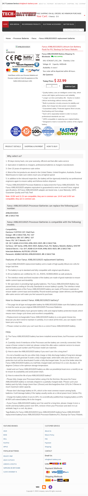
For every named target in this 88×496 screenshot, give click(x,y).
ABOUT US (42, 4)
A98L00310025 (12, 213)
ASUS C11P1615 (9, 460)
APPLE (5, 447)
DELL (5, 439)
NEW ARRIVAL (14, 24)
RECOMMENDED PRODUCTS (31, 24)
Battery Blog (68, 24)
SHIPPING (70, 4)
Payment (48, 443)
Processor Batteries (21, 38)
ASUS (5, 431)
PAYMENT (50, 4)
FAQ (76, 4)
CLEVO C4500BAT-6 (10, 472)
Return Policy (49, 435)
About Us (48, 431)
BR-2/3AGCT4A (12, 216)
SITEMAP (82, 4)
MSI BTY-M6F (8, 456)
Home (5, 24)
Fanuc (34, 38)
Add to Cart (70, 87)
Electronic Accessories (52, 24)
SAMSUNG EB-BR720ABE (11, 468)
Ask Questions (48, 75)
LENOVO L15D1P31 (10, 464)
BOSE (5, 435)
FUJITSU (6, 443)
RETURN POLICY (60, 4)
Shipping (48, 447)
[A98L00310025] (10, 52)
